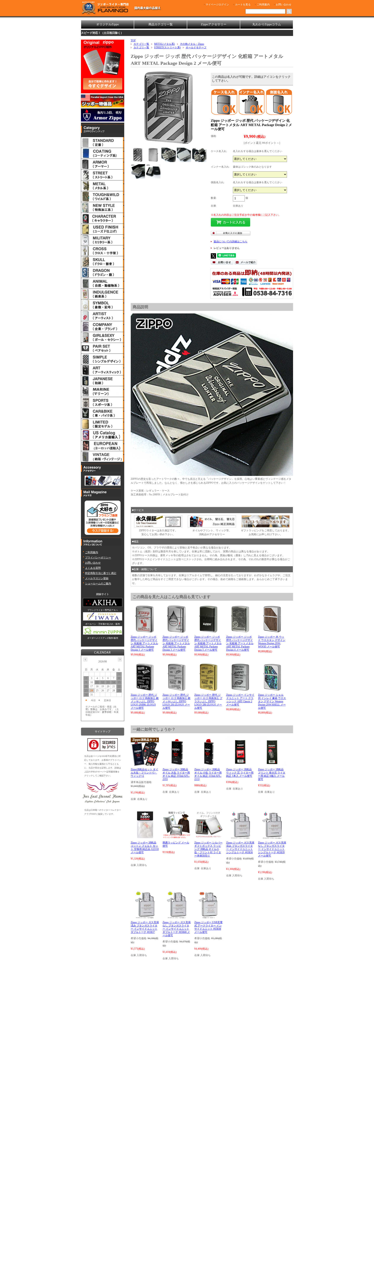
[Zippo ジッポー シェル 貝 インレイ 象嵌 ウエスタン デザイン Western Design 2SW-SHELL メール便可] (272, 689)
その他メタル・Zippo (192, 43)
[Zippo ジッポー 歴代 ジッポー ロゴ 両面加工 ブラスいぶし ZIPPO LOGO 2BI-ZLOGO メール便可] (208, 689)
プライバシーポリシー (98, 557)
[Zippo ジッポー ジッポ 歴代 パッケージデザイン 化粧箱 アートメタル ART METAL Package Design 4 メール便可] (240, 631)
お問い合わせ (283, 4)
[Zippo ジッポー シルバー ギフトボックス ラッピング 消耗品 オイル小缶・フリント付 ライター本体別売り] (208, 837)
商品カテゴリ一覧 (160, 24)
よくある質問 (93, 567)
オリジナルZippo (107, 24)
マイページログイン (217, 4)
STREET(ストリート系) (167, 47)
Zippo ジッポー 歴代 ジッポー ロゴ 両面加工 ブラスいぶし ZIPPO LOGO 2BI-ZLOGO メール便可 (208, 701)
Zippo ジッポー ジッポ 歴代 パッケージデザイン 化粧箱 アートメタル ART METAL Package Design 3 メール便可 (176, 643)
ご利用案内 (263, 4)
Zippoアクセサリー (213, 24)
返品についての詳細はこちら (230, 241)
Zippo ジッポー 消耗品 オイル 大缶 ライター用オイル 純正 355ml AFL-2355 (176, 774)
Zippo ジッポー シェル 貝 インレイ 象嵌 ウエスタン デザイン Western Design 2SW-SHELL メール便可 (272, 701)
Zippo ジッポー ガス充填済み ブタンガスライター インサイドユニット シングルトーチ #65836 (240, 847)
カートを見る (243, 4)
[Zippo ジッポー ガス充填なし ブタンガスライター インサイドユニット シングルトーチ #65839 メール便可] (272, 837)
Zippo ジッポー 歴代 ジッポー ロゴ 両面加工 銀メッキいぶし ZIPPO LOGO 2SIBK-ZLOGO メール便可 (145, 701)
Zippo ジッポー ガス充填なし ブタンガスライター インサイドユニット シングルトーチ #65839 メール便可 (272, 849)
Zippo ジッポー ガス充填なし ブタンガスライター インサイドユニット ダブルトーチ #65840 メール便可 (177, 929)
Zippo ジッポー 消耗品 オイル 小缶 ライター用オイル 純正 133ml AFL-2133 (208, 774)
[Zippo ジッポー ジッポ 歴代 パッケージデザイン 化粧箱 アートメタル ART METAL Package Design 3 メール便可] (177, 631)
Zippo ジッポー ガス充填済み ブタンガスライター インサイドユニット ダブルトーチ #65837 (145, 927)
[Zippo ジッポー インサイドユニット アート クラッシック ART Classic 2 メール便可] (240, 689)
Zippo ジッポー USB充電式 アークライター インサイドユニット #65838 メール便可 (208, 927)
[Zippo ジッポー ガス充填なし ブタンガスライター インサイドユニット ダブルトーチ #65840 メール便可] (176, 916)
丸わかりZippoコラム (266, 24)
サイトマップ (102, 731)
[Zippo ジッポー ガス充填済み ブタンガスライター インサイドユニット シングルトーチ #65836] (240, 837)
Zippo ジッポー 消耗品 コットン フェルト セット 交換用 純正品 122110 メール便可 (145, 847)
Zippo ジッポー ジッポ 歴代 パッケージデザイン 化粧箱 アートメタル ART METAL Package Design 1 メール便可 (144, 643)
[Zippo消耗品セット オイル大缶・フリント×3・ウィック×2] (145, 763)
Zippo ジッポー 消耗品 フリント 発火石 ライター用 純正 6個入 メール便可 (271, 774)
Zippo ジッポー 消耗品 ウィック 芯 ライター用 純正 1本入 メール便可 (239, 772)
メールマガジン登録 (96, 578)
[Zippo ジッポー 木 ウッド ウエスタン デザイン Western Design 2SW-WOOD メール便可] (272, 631)
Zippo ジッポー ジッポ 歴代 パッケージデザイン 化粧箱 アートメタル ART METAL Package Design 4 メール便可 (239, 643)
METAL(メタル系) (164, 43)
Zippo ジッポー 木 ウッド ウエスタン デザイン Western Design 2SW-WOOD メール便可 (271, 641)
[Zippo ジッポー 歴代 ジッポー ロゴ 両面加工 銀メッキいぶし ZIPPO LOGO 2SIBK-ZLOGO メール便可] (145, 689)
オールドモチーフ (196, 47)
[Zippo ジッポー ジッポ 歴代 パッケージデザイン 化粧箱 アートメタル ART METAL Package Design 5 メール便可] (208, 631)
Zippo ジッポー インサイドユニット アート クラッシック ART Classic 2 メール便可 (240, 699)
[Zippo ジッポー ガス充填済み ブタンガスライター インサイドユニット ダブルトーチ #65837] (145, 916)
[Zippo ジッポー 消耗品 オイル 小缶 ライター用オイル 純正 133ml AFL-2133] (208, 763)
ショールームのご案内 (98, 583)
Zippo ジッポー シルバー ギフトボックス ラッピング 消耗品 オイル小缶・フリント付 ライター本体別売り (208, 849)
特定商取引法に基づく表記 (100, 573)
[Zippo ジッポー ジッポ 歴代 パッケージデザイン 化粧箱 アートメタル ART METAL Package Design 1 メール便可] (145, 631)
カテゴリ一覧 (141, 43)
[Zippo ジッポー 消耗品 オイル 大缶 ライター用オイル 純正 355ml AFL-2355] (177, 763)
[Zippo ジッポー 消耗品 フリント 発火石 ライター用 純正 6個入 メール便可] (272, 763)
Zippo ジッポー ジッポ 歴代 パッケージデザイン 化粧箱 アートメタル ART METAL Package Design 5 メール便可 (208, 643)
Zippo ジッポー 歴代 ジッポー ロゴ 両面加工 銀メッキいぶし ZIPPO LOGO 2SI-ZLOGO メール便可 (176, 701)
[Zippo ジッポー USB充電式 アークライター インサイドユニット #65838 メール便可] (208, 916)
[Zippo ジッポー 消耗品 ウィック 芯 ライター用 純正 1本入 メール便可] (240, 763)
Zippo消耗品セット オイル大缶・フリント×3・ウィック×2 (144, 772)
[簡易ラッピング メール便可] (177, 837)
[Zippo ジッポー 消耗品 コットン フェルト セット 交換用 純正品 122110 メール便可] (144, 837)
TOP (133, 40)
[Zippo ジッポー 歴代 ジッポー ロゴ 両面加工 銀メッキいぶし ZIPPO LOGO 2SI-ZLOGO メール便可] (177, 689)
